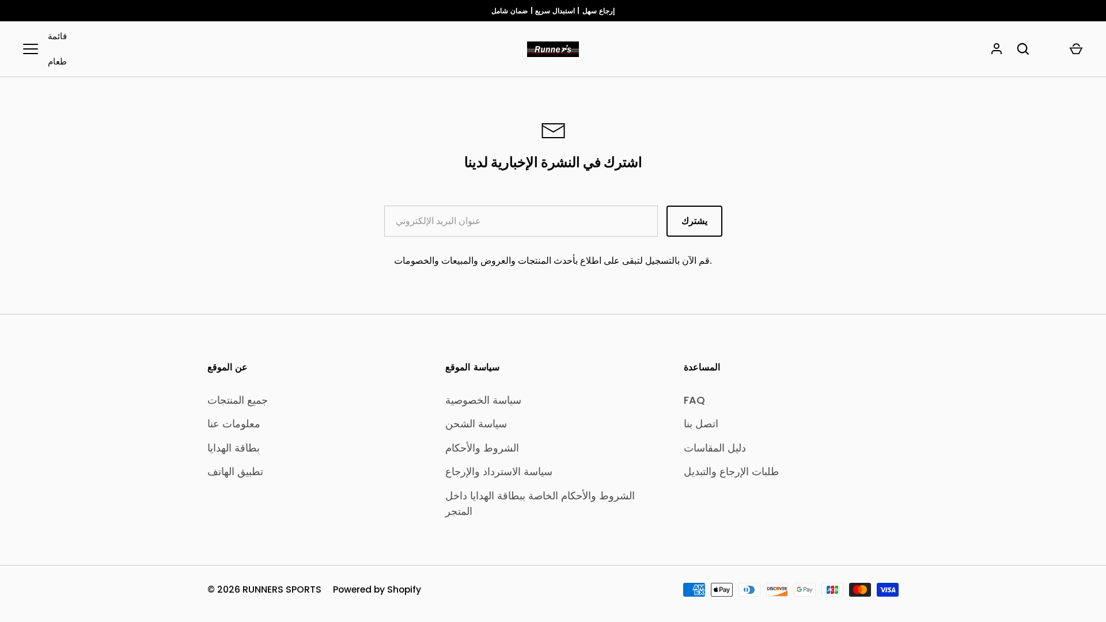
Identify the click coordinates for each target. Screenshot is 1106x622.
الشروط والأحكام (482, 448)
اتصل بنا (701, 423)
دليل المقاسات (715, 448)
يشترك (694, 220)
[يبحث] (1023, 49)
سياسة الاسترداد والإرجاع (498, 471)
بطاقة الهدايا (233, 448)
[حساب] (996, 49)
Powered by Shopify (377, 589)
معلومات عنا (233, 423)
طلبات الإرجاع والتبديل (731, 471)
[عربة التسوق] (1076, 49)
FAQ (694, 400)
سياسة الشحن (476, 423)
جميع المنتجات (237, 400)
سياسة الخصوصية (483, 400)
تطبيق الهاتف (235, 471)
